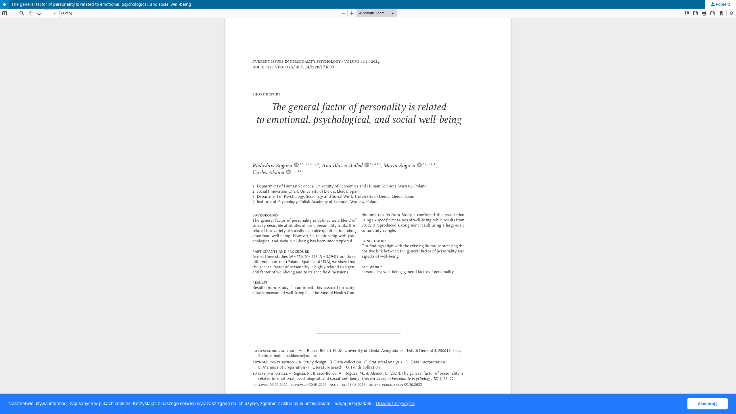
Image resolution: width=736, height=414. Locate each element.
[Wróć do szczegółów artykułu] (4, 4)
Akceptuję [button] (708, 403)
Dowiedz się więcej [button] (395, 403)
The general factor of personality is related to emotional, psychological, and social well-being (101, 4)
